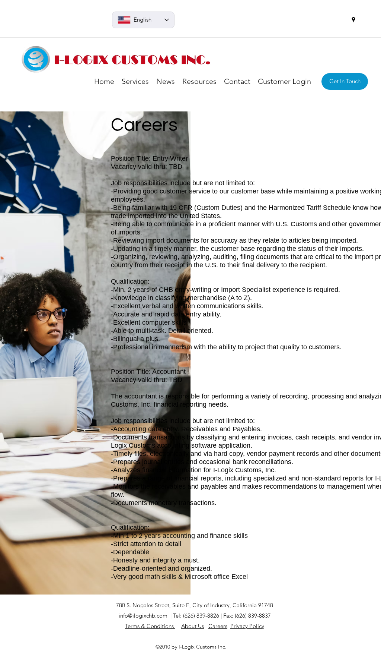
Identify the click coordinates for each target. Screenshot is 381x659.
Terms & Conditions (150, 626)
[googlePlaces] (353, 19)
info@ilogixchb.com (143, 615)
